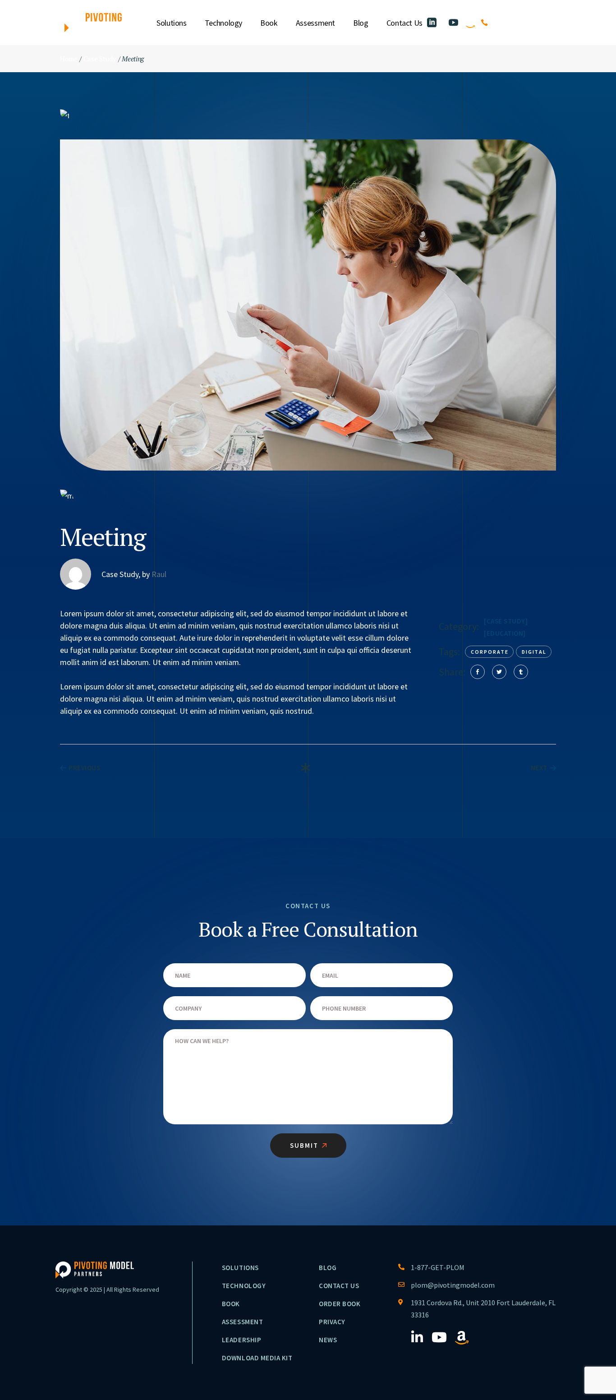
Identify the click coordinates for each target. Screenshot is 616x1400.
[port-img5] (308, 305)
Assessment (242, 1321)
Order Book (339, 1303)
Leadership (241, 1339)
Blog (327, 1267)
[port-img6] (308, 495)
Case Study (506, 621)
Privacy (332, 1321)
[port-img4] (308, 114)
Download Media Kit (257, 1358)
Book (231, 1303)
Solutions (240, 1267)
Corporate (490, 651)
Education (505, 633)
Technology (244, 1285)
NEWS (328, 1339)
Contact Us (339, 1285)
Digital (534, 651)
